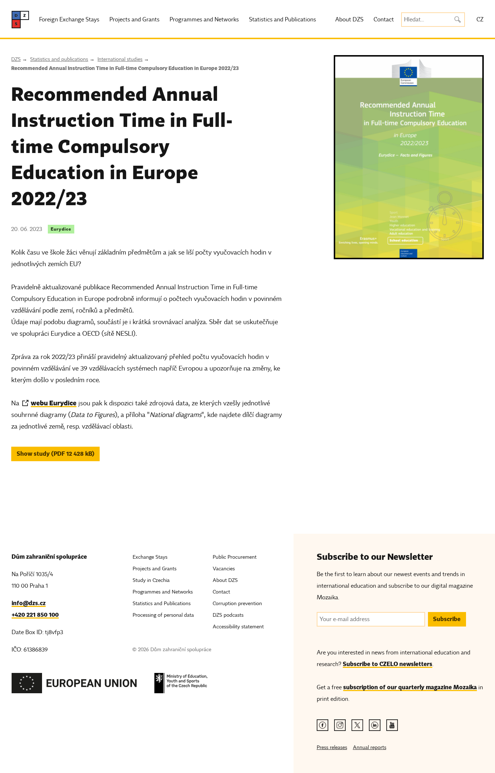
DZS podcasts (228, 615)
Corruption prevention (237, 603)
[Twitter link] (357, 725)
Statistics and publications (59, 59)
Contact (384, 19)
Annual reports (369, 747)
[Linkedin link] (374, 725)
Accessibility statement (238, 627)
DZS (16, 59)
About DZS (349, 19)
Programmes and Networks (204, 19)
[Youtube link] (392, 725)
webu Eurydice (53, 403)
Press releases (332, 747)
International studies (119, 59)
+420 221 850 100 (35, 615)
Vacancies (224, 569)
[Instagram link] (340, 725)
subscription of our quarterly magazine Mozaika (410, 687)
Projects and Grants (134, 19)
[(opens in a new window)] (74, 685)
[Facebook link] (322, 725)
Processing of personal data (163, 615)
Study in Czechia (151, 580)
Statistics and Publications (282, 19)
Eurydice (61, 229)
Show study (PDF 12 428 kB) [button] (56, 454)
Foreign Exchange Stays (69, 19)
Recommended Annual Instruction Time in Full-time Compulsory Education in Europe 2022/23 (125, 68)
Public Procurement (235, 557)
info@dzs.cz (29, 603)
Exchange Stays (150, 557)
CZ (480, 19)
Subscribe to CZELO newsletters (387, 664)
